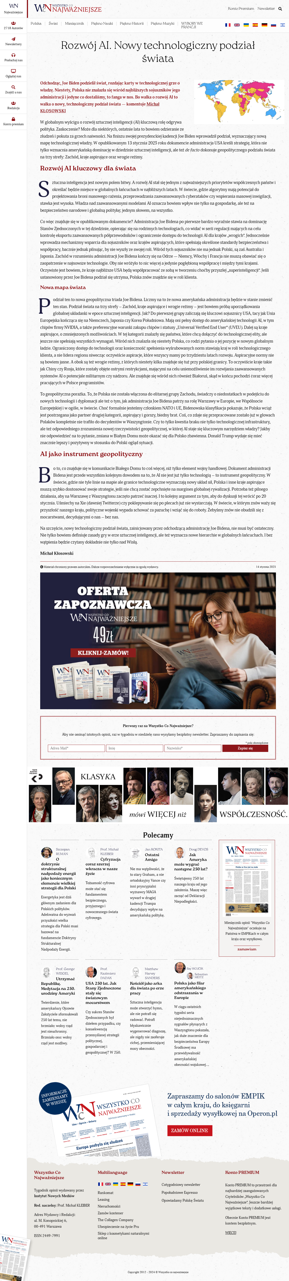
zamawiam (247, 949)
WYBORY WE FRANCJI (192, 25)
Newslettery (13, 44)
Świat (53, 24)
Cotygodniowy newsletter (181, 1184)
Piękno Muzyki (162, 24)
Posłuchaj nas (14, 60)
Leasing (104, 1199)
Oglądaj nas (13, 76)
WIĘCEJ (230, 1233)
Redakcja (13, 108)
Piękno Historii (132, 24)
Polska (36, 24)
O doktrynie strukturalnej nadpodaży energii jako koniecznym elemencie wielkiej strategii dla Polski (58, 874)
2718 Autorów (13, 28)
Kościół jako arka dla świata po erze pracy (147, 988)
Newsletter (266, 9)
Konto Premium (241, 9)
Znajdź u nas (13, 92)
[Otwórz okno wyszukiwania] (280, 9)
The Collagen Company (115, 1220)
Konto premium (13, 124)
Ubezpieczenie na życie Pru (118, 1226)
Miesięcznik (74, 24)
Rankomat (105, 1193)
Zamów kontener (110, 1213)
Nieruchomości (109, 1206)
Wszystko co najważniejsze (173, 1272)
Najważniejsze (13, 12)
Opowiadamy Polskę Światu (183, 1200)
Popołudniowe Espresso (180, 1192)
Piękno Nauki (102, 24)
